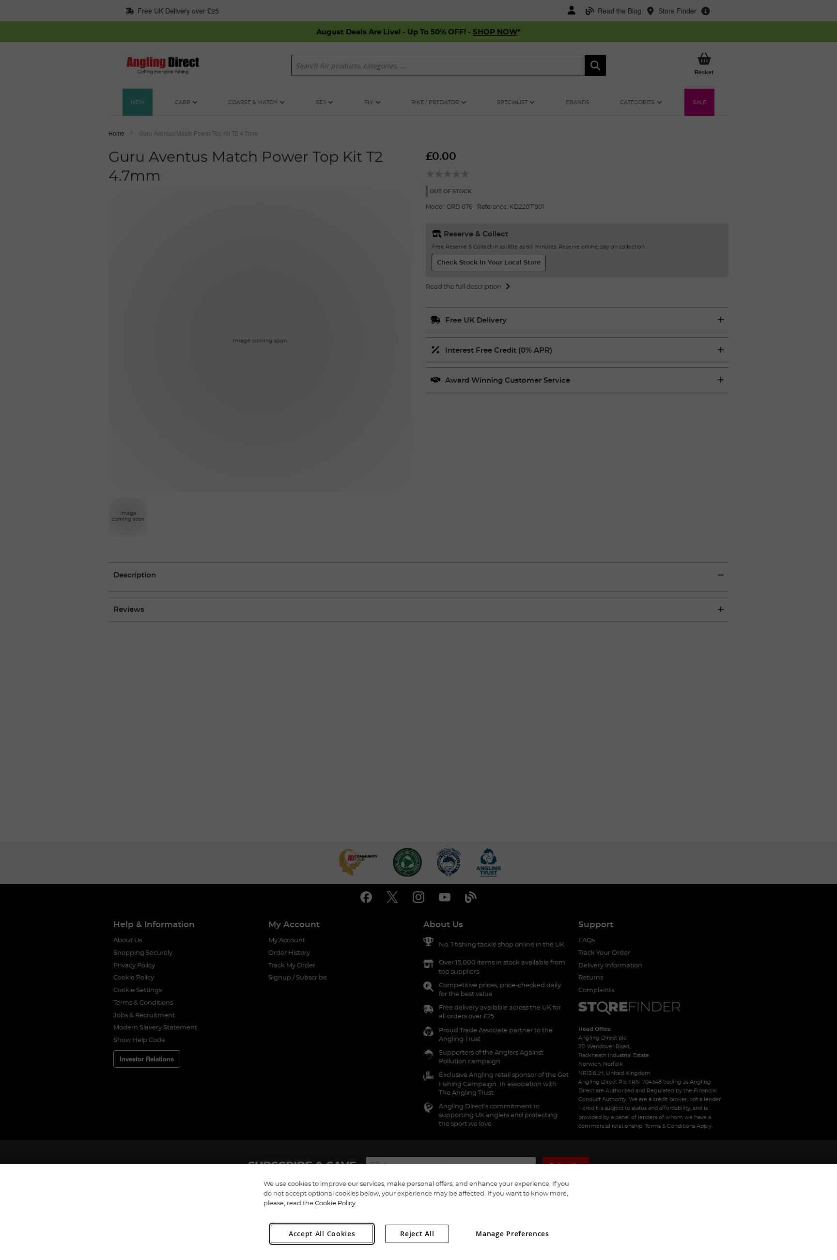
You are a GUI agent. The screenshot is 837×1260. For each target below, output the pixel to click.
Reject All (417, 1233)
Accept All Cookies (322, 1233)
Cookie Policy (335, 1203)
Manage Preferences (512, 1233)
